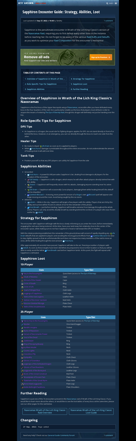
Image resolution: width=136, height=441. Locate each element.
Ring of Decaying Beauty (33, 344)
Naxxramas (34, 33)
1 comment (108, 20)
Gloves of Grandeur (32, 360)
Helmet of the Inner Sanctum (35, 300)
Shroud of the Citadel (32, 280)
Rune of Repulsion (31, 331)
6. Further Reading (79, 89)
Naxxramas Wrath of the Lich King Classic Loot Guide (91, 411)
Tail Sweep (33, 179)
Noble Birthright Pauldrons (34, 387)
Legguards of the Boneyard (35, 370)
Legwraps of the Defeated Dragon (37, 364)
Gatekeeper (29, 340)
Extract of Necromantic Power (35, 334)
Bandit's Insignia (30, 327)
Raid (42, 33)
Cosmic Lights (29, 350)
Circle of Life (29, 287)
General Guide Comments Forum (61, 435)
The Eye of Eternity (52, 112)
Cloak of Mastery (30, 277)
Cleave (32, 184)
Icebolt (32, 202)
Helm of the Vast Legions (34, 296)
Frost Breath (34, 207)
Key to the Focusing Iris (33, 273)
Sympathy (28, 357)
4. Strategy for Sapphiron (83, 79)
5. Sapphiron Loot (79, 84)
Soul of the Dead (30, 337)
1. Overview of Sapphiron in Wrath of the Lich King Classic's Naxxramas (45, 79)
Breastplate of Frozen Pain (34, 377)
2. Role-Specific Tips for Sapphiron (41, 84)
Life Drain (45, 146)
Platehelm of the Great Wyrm (35, 380)
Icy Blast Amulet (30, 347)
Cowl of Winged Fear (32, 290)
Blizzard (92, 194)
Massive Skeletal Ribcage (34, 303)
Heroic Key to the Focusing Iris (36, 321)
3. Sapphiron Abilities (34, 89)
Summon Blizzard (36, 194)
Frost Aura (36, 148)
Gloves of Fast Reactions (34, 367)
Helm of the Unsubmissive (34, 306)
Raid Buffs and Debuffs (98, 37)
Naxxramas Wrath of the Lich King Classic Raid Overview (44, 411)
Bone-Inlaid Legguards (33, 384)
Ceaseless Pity (30, 354)
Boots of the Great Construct (35, 374)
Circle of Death (30, 283)
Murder (27, 324)
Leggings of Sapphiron (33, 293)
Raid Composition (63, 40)
